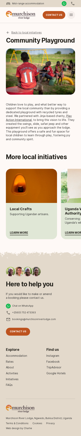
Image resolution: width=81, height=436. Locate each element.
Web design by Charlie (19, 428)
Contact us (18, 331)
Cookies (37, 423)
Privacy (50, 423)
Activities (12, 373)
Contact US (54, 14)
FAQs (9, 385)
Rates (10, 361)
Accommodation (16, 355)
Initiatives (12, 379)
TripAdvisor (53, 367)
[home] (20, 15)
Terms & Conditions (17, 423)
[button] (71, 15)
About (10, 367)
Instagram (52, 355)
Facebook (53, 361)
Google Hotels (56, 373)
